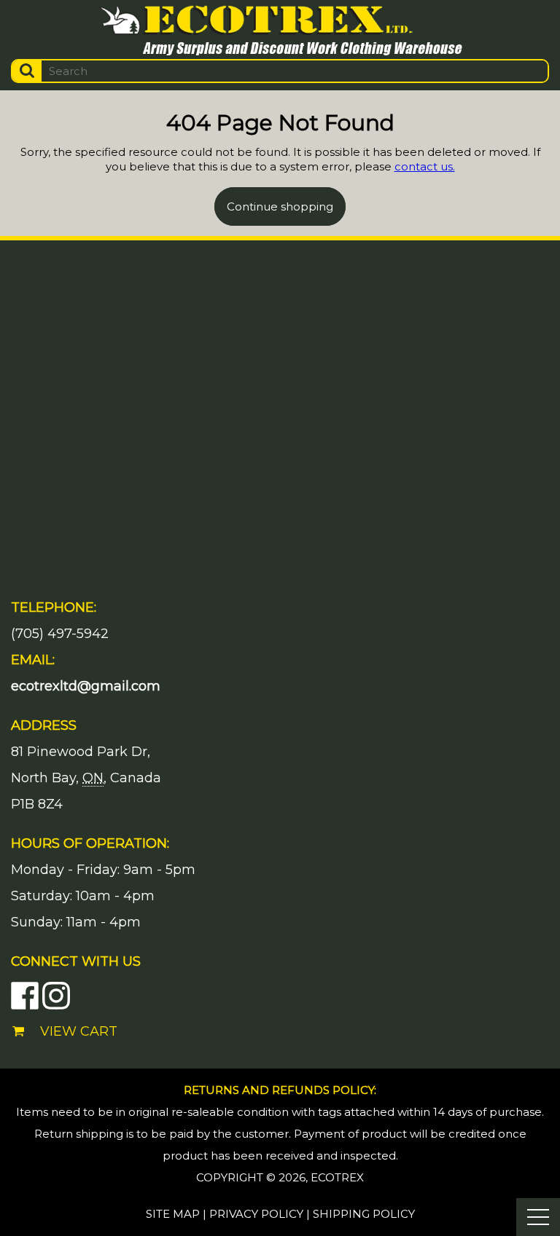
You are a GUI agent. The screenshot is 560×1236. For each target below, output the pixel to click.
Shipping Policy (364, 1214)
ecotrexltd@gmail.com (85, 686)
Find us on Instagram (56, 995)
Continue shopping (280, 206)
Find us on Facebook (25, 995)
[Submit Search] (27, 71)
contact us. (424, 166)
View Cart (78, 1031)
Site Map (173, 1214)
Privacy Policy (256, 1214)
